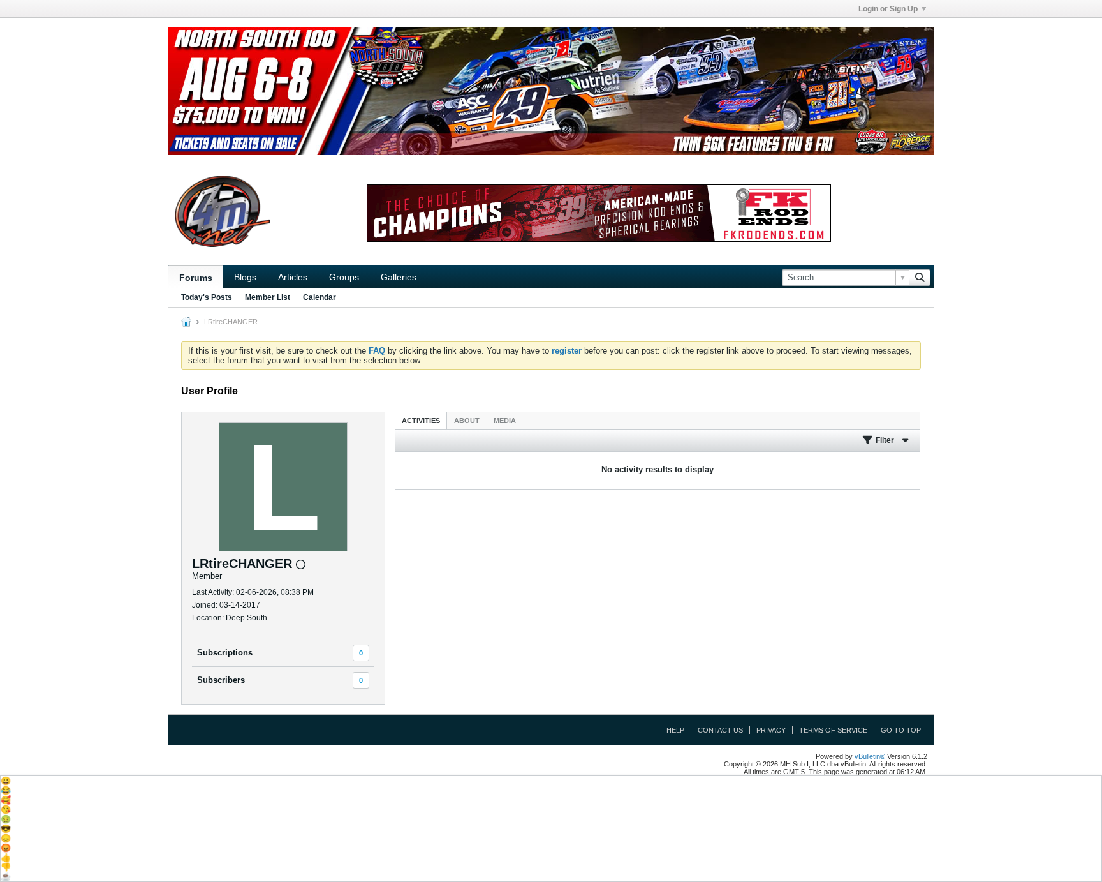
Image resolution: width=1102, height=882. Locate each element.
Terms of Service (833, 730)
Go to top (901, 730)
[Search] (919, 277)
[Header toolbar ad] (599, 213)
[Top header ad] (551, 91)
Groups (344, 277)
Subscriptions (225, 652)
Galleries (398, 277)
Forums (195, 278)
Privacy (771, 730)
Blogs (245, 277)
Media (505, 420)
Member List (267, 297)
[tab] (421, 420)
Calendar (319, 297)
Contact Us (720, 730)
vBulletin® (870, 756)
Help (675, 730)
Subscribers (221, 680)
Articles (292, 277)
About (467, 420)
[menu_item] (551, 781)
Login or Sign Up (888, 8)
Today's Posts (206, 297)
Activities (421, 420)
